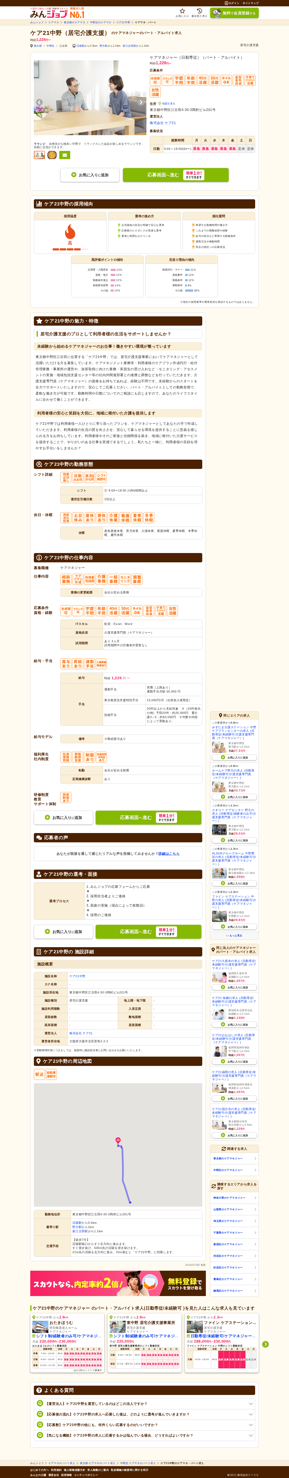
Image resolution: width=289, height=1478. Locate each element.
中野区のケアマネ (100, 22)
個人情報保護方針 (74, 1470)
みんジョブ (37, 22)
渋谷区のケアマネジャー (228, 1256)
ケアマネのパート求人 (61, 1463)
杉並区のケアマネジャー (228, 1267)
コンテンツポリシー (86, 1475)
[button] (118, 1141)
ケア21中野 (123, 22)
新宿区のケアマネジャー (228, 1244)
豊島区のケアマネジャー (228, 1279)
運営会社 (53, 1475)
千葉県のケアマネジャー (228, 1232)
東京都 (38, 46)
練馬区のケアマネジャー (228, 1290)
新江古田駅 (129, 46)
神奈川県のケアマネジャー (229, 1198)
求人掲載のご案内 (98, 1470)
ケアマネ (53, 22)
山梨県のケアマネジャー (228, 1209)
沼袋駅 (80, 46)
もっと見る (236, 935)
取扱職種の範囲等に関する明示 (129, 1470)
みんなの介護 (38, 1475)
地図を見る (168, 103)
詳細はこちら (169, 853)
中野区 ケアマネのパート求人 (138, 1463)
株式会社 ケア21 (163, 123)
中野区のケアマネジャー (228, 1170)
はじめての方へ (39, 1470)
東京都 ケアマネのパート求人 (98, 1463)
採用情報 (66, 1475)
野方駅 (104, 46)
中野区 (51, 46)
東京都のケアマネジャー (228, 1158)
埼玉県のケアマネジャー (228, 1221)
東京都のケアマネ (74, 22)
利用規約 (56, 1470)
